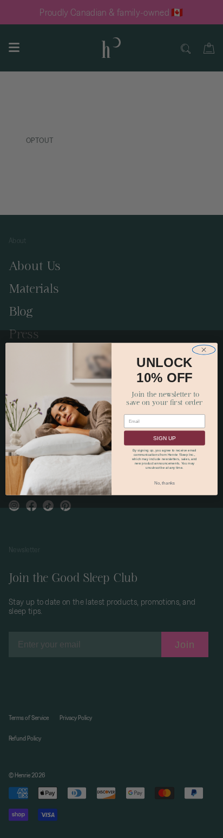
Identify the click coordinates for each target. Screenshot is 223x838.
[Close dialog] (203, 350)
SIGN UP (164, 438)
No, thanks (164, 483)
